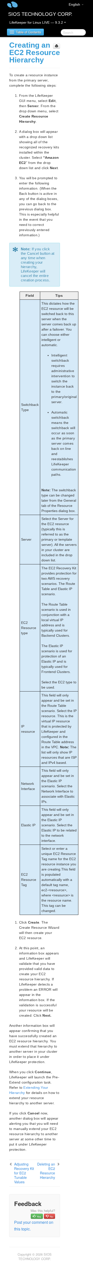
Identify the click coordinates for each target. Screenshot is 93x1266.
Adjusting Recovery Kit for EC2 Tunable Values (24, 1173)
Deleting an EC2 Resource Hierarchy (46, 1171)
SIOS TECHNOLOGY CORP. (40, 14)
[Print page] (56, 46)
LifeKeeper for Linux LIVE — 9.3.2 (36, 22)
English (75, 4)
